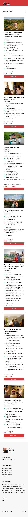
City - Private (5, 476)
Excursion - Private (7, 468)
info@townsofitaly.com (8, 460)
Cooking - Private (7, 472)
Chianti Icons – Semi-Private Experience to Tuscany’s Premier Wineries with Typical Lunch (14, 485)
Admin (24, 511)
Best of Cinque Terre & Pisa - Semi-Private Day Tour (14, 490)
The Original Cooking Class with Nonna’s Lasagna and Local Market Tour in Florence (14, 488)
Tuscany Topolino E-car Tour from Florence (13, 492)
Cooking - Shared (7, 474)
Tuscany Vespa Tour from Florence (11, 486)
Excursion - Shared (7, 470)
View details (13, 76)
